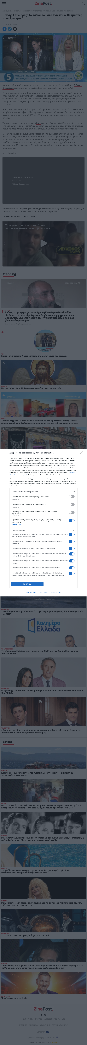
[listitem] (43, 492)
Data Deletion (31, 592)
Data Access (43, 592)
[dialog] (43, 522)
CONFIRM (27, 584)
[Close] (82, 453)
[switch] (72, 496)
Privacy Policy (56, 592)
